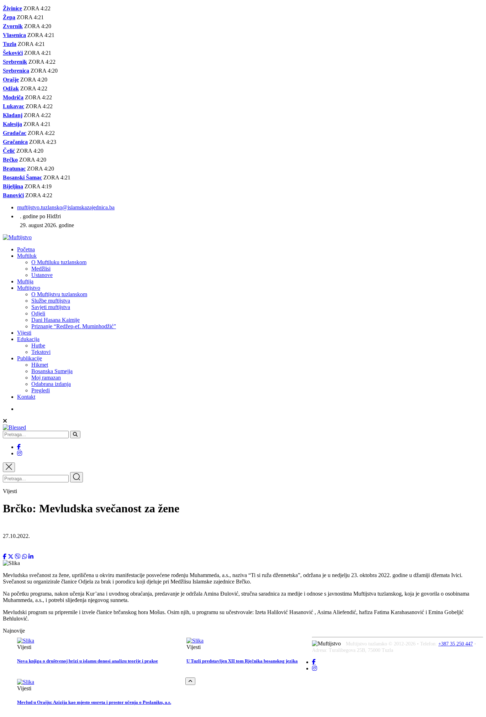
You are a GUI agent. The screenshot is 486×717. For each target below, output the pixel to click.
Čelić (9, 151)
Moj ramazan (46, 378)
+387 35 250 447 (455, 644)
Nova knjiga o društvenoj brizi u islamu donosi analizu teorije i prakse (87, 661)
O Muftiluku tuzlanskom (58, 262)
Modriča (13, 97)
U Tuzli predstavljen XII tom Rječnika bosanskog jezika (242, 661)
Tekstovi (41, 352)
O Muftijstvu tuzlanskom (59, 294)
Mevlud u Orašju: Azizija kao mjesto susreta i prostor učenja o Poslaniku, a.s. (94, 702)
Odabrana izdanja (51, 384)
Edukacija (28, 339)
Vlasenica (14, 35)
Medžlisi (41, 269)
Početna (26, 249)
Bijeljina (13, 186)
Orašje (11, 80)
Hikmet (39, 365)
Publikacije (29, 358)
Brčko (10, 160)
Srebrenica (16, 71)
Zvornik (13, 26)
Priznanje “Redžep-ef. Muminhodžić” (73, 326)
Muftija (25, 281)
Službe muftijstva (50, 301)
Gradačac (14, 133)
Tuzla (9, 44)
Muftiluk (27, 256)
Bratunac (14, 169)
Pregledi (40, 390)
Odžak (11, 88)
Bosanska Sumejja (52, 371)
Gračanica (15, 142)
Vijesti (24, 333)
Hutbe (38, 345)
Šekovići (13, 53)
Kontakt (26, 397)
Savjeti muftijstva (50, 307)
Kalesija (12, 124)
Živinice (12, 8)
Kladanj (12, 115)
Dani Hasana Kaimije (55, 320)
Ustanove (42, 275)
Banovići (13, 195)
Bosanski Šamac (22, 177)
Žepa (9, 17)
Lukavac (13, 106)
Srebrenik (15, 62)
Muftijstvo (28, 288)
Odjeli (38, 313)
